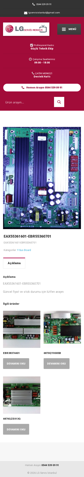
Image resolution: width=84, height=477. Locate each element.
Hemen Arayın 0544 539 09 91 (44, 87)
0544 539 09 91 (50, 465)
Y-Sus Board (24, 250)
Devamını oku (16, 363)
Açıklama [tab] (14, 263)
